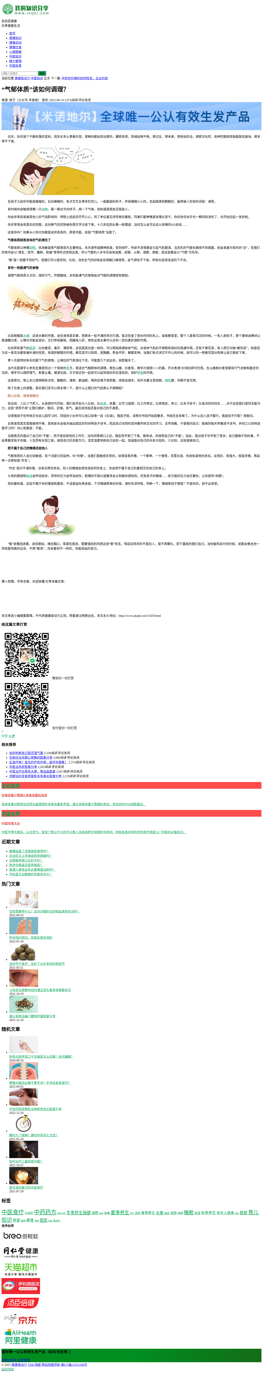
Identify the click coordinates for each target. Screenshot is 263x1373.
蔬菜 (32, 348)
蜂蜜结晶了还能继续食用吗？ (29, 851)
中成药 (29, 1213)
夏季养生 (120, 1212)
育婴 (16, 1220)
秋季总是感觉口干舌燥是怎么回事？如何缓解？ (41, 1056)
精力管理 (15, 61)
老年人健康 (225, 1213)
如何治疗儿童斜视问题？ (26, 1161)
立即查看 (24, 1360)
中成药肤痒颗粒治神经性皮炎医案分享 (35, 1109)
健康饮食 (15, 47)
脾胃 (30, 1220)
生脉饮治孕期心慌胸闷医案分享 (30, 757)
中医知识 (15, 56)
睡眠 (188, 1212)
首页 (12, 33)
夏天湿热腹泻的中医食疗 (26, 1187)
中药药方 (45, 1212)
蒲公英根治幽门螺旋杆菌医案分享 (32, 1016)
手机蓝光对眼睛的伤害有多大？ (30, 874)
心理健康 (15, 52)
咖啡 (101, 1213)
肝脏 (140, 372)
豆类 (50, 1221)
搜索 (41, 73)
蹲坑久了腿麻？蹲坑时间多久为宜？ (34, 1135)
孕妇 (132, 1213)
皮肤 (173, 1213)
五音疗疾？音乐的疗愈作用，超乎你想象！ (38, 762)
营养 (37, 1221)
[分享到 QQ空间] (30, 611)
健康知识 (15, 38)
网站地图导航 (51, 1364)
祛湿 (197, 1213)
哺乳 (168, 380)
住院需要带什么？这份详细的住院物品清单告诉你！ (44, 911)
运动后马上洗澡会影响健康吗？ (30, 855)
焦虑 (29, 476)
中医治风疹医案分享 (23, 767)
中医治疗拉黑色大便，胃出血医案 (32, 771)
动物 (45, 209)
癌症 (167, 1213)
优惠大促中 (9, 1360)
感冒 (137, 1213)
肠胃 (243, 1213)
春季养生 (148, 1213)
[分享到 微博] (154, 581)
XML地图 (34, 1364)
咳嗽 (107, 1213)
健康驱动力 (22, 78)
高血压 (56, 1221)
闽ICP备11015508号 (74, 1364)
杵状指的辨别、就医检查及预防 (30, 937)
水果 (26, 335)
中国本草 (15, 65)
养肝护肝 (61, 1213)
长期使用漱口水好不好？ (26, 860)
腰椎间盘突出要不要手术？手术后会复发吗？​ (40, 1083)
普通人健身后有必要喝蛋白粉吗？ (32, 869)
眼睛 (180, 1213)
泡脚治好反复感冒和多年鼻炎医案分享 (35, 776)
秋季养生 (208, 1213)
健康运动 (15, 42)
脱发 (23, 1221)
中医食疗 (13, 1212)
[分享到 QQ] (96, 581)
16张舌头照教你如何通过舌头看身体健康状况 (40, 990)
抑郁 (32, 247)
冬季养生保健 (78, 1212)
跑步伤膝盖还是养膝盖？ (26, 865)
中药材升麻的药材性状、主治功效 (85, 78)
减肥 (94, 1213)
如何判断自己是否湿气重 (26, 753)
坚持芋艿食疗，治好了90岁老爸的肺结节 (37, 964)
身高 (103, 403)
